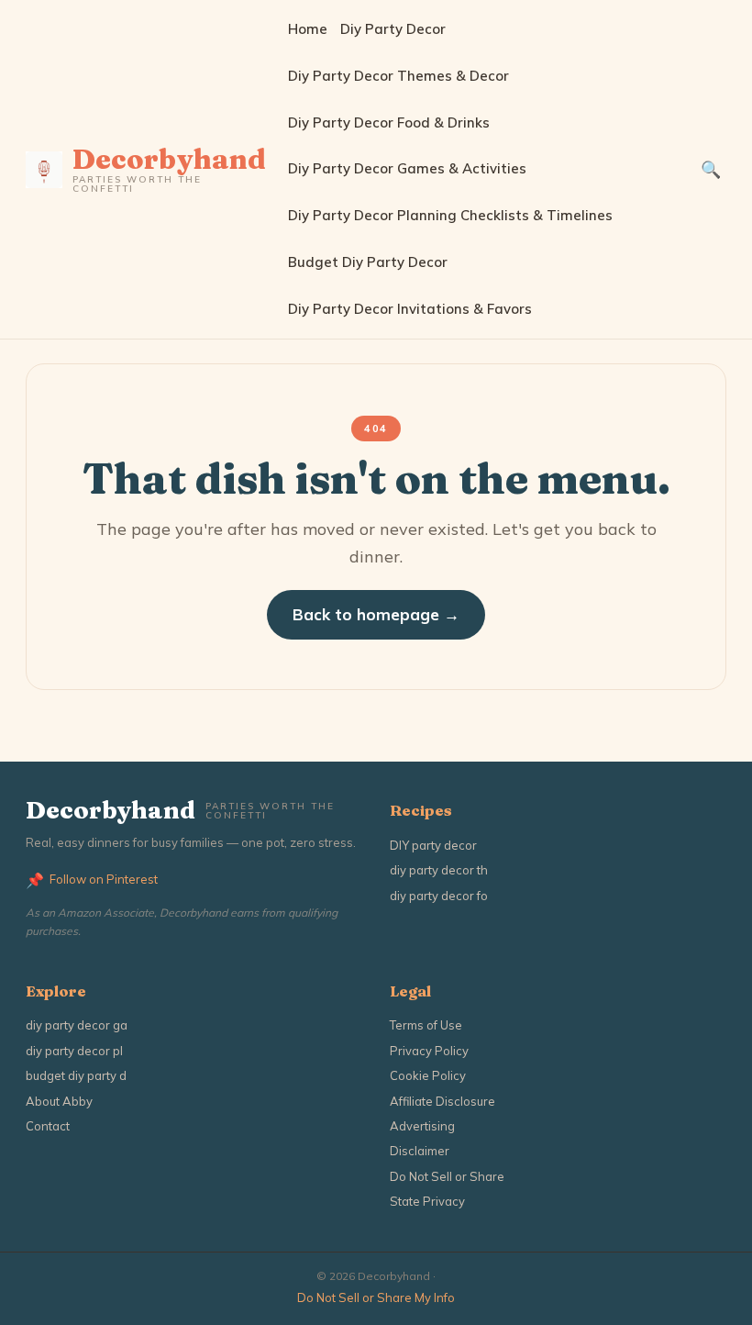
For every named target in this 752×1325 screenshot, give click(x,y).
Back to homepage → (376, 614)
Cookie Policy (428, 1075)
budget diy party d (76, 1075)
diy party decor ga (76, 1025)
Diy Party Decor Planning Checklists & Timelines (450, 215)
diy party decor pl (74, 1050)
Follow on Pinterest (92, 880)
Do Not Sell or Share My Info (376, 1297)
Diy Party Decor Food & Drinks (389, 122)
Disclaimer (419, 1150)
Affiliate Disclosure (442, 1101)
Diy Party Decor (393, 29)
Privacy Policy (429, 1050)
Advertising (422, 1126)
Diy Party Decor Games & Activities (407, 168)
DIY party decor (433, 845)
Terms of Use (426, 1025)
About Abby (59, 1101)
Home (307, 29)
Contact (48, 1126)
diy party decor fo (439, 895)
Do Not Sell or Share (447, 1176)
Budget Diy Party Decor (368, 262)
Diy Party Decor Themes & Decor (398, 75)
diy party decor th (439, 870)
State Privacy (427, 1201)
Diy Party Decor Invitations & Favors (410, 308)
